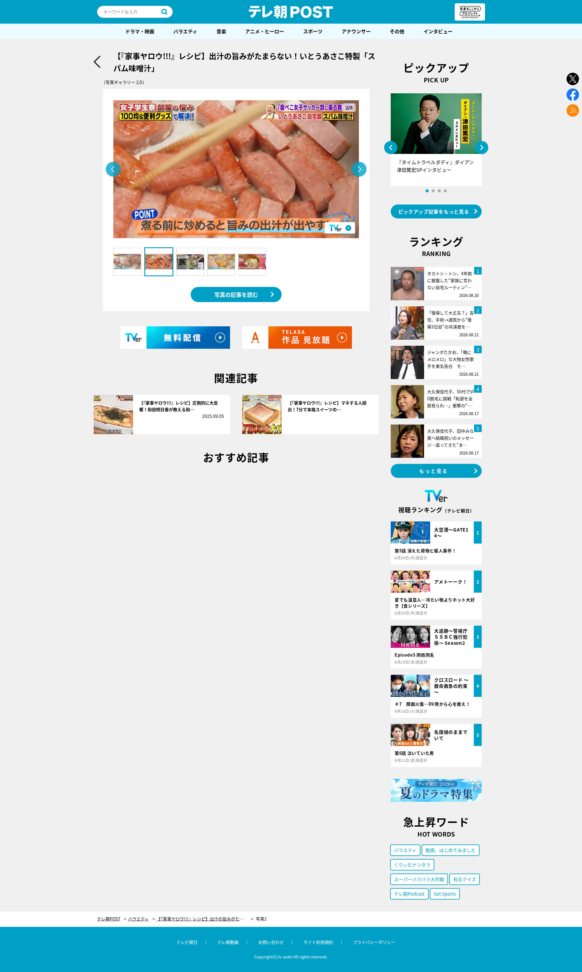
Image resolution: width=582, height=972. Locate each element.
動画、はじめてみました (451, 850)
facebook (573, 94)
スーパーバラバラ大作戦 (419, 879)
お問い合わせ (271, 942)
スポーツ (313, 31)
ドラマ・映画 (139, 31)
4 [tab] (445, 190)
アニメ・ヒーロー (264, 31)
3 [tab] (439, 190)
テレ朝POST (291, 11)
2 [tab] (433, 190)
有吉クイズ (464, 879)
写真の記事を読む (236, 294)
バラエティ (185, 31)
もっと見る (433, 470)
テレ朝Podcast (409, 893)
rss (573, 110)
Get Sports (445, 893)
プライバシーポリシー (374, 942)
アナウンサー (356, 31)
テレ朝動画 (228, 942)
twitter (573, 79)
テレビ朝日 (187, 942)
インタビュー (438, 31)
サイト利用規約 (318, 942)
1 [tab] (427, 190)
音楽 (221, 31)
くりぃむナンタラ (412, 864)
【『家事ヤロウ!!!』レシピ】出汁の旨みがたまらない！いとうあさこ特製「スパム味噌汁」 (204, 918)
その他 (397, 31)
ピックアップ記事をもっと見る (433, 211)
